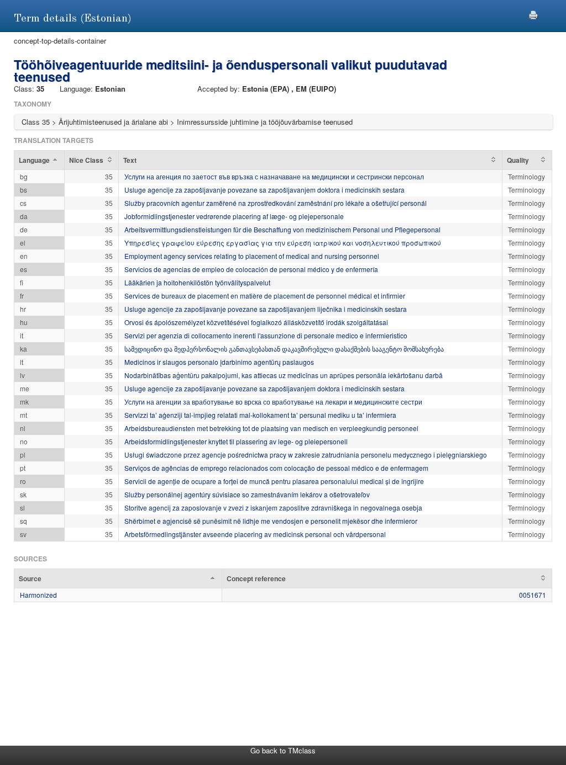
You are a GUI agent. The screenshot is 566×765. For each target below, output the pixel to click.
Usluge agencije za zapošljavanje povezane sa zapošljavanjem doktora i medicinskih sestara (264, 189)
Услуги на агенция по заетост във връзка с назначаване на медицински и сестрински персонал (274, 176)
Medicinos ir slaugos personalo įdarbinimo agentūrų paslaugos (219, 361)
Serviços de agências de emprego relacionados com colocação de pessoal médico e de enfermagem (276, 467)
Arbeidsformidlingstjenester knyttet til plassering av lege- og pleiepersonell (236, 441)
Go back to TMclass (283, 750)
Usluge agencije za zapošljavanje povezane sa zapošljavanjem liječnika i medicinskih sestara (265, 309)
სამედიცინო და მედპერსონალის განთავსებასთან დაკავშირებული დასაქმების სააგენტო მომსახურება (284, 348)
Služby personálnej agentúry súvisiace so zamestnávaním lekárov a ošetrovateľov (247, 494)
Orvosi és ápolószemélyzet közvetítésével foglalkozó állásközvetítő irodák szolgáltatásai (256, 322)
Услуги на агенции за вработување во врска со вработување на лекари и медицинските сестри (273, 401)
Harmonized (38, 594)
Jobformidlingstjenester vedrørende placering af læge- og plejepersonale (234, 216)
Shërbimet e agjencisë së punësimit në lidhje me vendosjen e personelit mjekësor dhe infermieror (270, 520)
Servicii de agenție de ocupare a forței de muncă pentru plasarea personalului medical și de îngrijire (274, 481)
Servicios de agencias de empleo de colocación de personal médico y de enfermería (251, 269)
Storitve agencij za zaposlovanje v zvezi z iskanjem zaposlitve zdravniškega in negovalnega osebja (273, 507)
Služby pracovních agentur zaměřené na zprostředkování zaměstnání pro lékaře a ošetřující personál (275, 203)
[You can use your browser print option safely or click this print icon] (533, 13)
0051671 (532, 594)
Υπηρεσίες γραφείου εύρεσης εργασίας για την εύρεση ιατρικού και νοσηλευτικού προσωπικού (282, 242)
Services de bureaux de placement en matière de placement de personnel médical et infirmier (264, 295)
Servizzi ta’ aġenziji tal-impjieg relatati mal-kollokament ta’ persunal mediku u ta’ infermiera (260, 414)
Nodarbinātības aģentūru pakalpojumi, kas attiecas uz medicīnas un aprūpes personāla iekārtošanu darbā (283, 375)
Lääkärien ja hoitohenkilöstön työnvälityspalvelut (197, 282)
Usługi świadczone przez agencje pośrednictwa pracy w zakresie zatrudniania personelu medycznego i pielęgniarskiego (305, 454)
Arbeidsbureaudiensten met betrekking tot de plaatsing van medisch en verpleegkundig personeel (271, 428)
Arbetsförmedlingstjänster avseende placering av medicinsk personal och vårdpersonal (255, 534)
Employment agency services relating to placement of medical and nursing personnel (251, 256)
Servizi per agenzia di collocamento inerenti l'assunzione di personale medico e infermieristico (265, 335)
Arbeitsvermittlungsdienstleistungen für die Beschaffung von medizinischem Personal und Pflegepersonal (282, 229)
